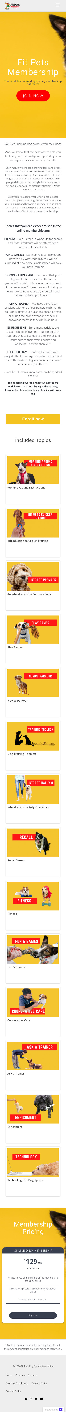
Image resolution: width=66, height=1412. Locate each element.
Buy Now (33, 1315)
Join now (33, 95)
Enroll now (33, 419)
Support (32, 1374)
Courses (20, 1374)
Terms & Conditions (17, 1383)
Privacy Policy (39, 1383)
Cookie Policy (13, 1391)
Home (9, 1374)
